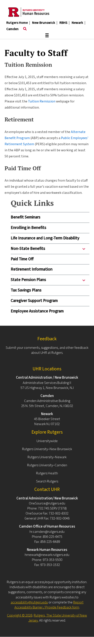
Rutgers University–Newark (47, 457)
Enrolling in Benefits (28, 228)
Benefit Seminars (25, 217)
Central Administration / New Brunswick (47, 377)
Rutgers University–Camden (47, 465)
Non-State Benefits (28, 250)
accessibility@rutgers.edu (29, 602)
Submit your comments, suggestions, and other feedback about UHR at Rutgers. (47, 350)
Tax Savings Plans (26, 290)
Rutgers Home (17, 22)
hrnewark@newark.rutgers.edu (47, 554)
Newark (77, 22)
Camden (12, 29)
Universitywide (47, 441)
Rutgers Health (47, 473)
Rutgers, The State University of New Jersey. (57, 618)
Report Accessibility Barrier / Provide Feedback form (49, 605)
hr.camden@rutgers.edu (47, 531)
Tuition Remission (41, 101)
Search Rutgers (47, 481)
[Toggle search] (25, 29)
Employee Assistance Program (37, 311)
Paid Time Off (22, 259)
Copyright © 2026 (19, 615)
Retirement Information (31, 269)
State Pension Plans (28, 281)
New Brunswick (43, 22)
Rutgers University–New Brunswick (47, 449)
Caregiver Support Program (34, 301)
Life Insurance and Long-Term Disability (45, 238)
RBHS (63, 22)
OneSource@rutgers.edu (47, 503)
